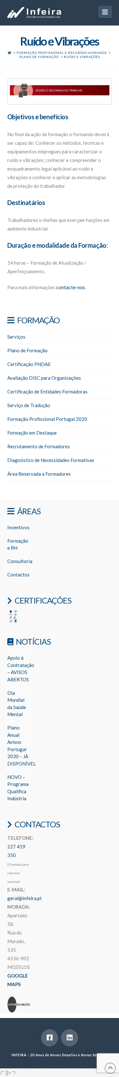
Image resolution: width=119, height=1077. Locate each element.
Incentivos (18, 527)
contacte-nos (70, 287)
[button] (105, 12)
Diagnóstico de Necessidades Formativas (50, 460)
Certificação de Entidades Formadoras (47, 391)
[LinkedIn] (69, 1037)
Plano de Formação (27, 350)
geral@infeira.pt (24, 898)
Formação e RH (17, 544)
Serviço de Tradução (28, 405)
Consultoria (19, 561)
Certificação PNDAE (29, 364)
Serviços (16, 337)
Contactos (18, 574)
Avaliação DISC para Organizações (44, 378)
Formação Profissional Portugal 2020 (47, 419)
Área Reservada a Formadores (39, 474)
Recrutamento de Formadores (38, 446)
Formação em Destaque (32, 433)
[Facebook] (49, 1037)
